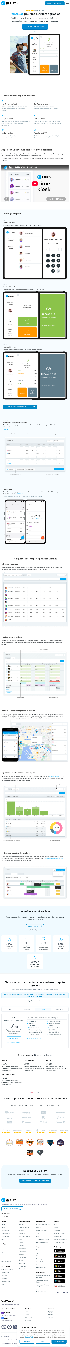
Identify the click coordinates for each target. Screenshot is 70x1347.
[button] (35, 1092)
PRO (43, 1009)
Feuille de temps (24, 1227)
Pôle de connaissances (43, 1224)
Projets (21, 1242)
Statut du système (59, 1233)
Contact (56, 1227)
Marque (50, 1317)
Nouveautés (5, 1236)
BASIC (10, 1009)
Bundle (27, 1315)
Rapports (4, 1278)
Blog (37, 1236)
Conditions (11, 1340)
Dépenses (22, 1263)
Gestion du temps (41, 1230)
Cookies (3, 1340)
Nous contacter (33, 926)
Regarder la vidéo (15, 1042)
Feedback (57, 1230)
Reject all (43, 1341)
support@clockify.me (60, 1239)
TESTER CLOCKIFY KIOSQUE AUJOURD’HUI (20, 407)
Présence (4, 1275)
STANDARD (26, 1009)
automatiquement (54, 776)
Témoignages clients (42, 1239)
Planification (5, 1272)
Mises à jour (28, 1317)
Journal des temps (6, 1269)
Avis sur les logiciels (42, 1242)
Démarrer (6, 429)
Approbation (22, 1257)
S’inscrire (4, 1216)
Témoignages (5, 1233)
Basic (3, 1250)
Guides (38, 1227)
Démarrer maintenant (35, 27)
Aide (55, 1224)
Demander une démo (11, 1209)
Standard (4, 1253)
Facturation (22, 1266)
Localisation (22, 1248)
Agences (39, 1253)
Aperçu (3, 1224)
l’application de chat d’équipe (54, 858)
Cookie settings (59, 1341)
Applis (3, 1227)
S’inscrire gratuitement (54, 3)
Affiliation (51, 1315)
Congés (21, 1254)
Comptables (40, 1265)
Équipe (21, 1260)
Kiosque (21, 1230)
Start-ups (39, 1256)
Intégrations (5, 1230)
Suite (26, 1312)
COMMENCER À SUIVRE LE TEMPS (33, 1181)
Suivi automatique (24, 1236)
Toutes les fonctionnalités (25, 1269)
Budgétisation (5, 1281)
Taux (20, 1239)
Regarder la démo (36, 1001)
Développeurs (40, 1259)
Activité (21, 1245)
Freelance (39, 1250)
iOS (23, 493)
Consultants (39, 1262)
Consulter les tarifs (6, 1261)
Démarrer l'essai (32, 1039)
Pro (2, 1256)
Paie (2, 1284)
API (2, 1239)
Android (18, 493)
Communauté (58, 1236)
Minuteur (21, 1224)
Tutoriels (38, 1233)
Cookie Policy (29, 1337)
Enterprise (4, 1259)
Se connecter (5, 1213)
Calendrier (22, 1233)
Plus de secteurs (40, 1267)
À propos (51, 1312)
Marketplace (28, 1320)
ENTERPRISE (60, 1009)
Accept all (27, 1341)
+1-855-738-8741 (59, 1242)
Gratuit (3, 1247)
